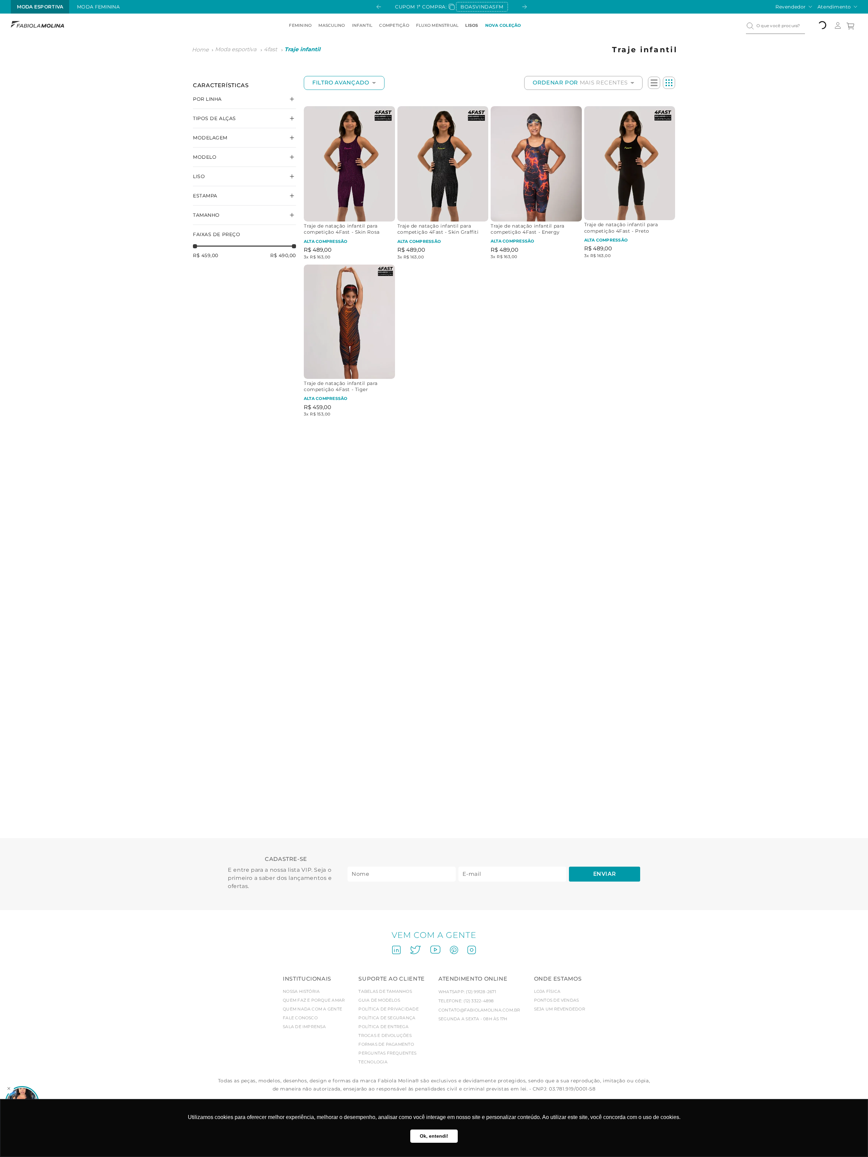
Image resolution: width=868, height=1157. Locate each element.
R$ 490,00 (283, 255)
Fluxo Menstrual (437, 25)
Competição (394, 25)
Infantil (362, 25)
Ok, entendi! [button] (434, 1136)
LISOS (471, 25)
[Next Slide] (524, 7)
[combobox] (775, 26)
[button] (244, 196)
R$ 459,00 (205, 255)
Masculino (331, 25)
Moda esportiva (235, 49)
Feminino (300, 25)
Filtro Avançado (340, 82)
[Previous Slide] (378, 7)
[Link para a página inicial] (200, 50)
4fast (270, 49)
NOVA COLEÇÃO (503, 25)
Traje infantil (302, 49)
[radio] (654, 83)
